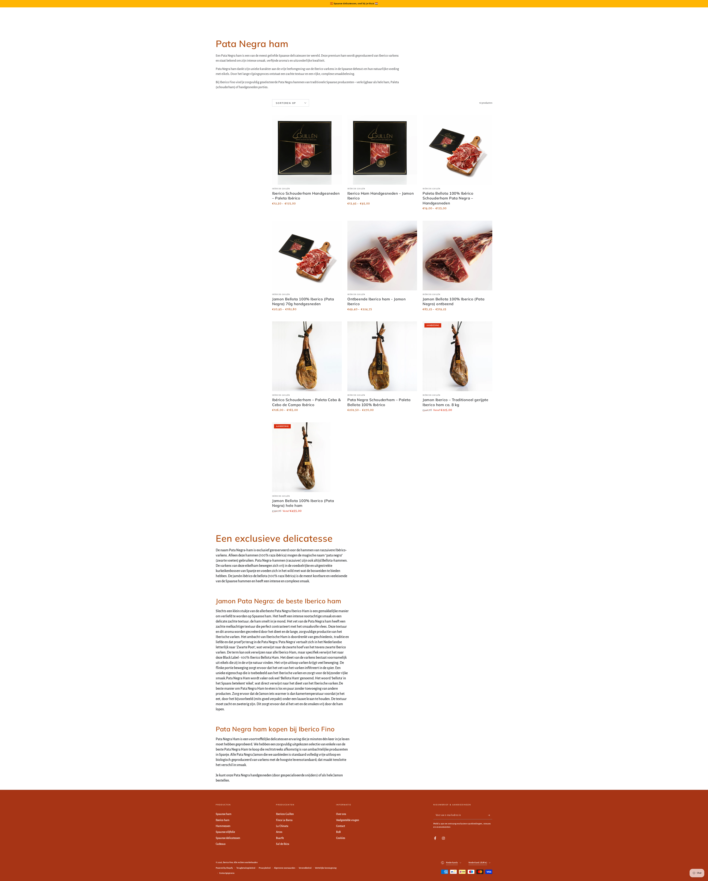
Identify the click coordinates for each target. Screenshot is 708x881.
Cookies (340, 838)
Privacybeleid (264, 868)
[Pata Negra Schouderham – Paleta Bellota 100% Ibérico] (382, 356)
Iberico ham (222, 820)
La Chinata (282, 826)
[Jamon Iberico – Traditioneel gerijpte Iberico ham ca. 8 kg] (457, 356)
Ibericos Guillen (285, 814)
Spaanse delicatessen (228, 838)
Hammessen (223, 826)
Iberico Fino (228, 862)
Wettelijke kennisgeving (325, 868)
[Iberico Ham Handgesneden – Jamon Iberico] (382, 150)
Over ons (341, 814)
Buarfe (280, 838)
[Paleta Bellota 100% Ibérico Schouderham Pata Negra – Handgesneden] (457, 150)
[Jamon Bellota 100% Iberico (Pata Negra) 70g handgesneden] (307, 255)
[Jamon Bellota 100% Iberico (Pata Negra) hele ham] (307, 457)
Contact (340, 826)
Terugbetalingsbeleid (245, 868)
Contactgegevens (227, 873)
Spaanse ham (223, 814)
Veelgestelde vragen (347, 820)
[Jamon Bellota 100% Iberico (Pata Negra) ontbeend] (457, 255)
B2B (338, 831)
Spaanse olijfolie (225, 831)
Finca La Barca (284, 820)
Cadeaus (220, 843)
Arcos (279, 831)
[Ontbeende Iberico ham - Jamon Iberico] (382, 255)
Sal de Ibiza (282, 843)
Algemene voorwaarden (284, 868)
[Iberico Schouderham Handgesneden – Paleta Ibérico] (307, 150)
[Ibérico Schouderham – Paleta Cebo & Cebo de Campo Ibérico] (307, 356)
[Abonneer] (490, 815)
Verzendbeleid (305, 868)
